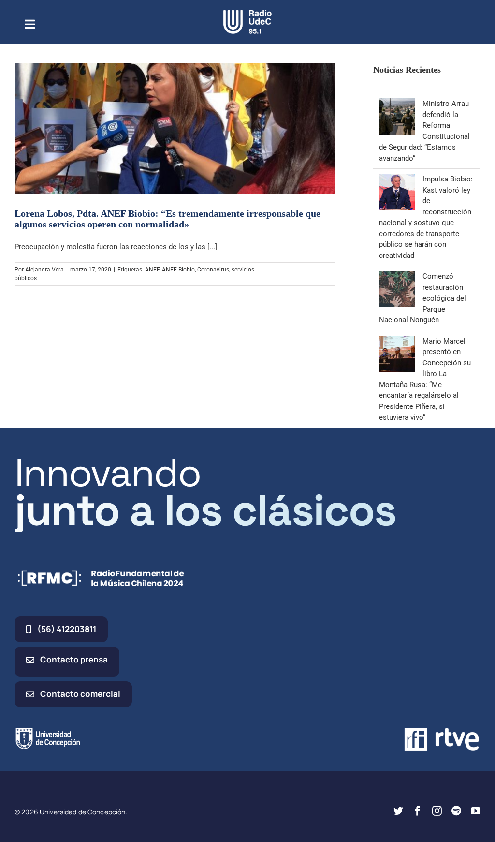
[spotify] (456, 811)
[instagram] (437, 811)
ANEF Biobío (178, 269)
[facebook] (417, 811)
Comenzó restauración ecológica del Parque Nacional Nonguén (422, 298)
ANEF (152, 269)
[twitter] (398, 811)
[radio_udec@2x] (247, 13)
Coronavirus (213, 269)
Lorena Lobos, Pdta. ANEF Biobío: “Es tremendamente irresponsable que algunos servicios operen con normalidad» (167, 218)
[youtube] (475, 811)
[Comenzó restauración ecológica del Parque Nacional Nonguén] (397, 276)
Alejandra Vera (44, 269)
